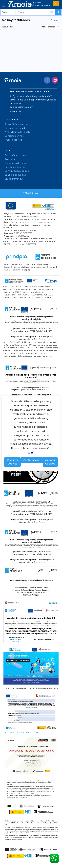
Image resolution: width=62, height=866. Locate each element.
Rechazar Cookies (12, 462)
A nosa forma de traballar (18, 132)
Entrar (38, 2)
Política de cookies (15, 167)
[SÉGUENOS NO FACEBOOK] (47, 80)
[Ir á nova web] (56, 3)
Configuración (31, 460)
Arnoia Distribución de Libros (20, 124)
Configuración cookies (17, 171)
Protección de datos (16, 163)
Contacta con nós (14, 136)
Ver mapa (16, 111)
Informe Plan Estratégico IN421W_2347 (21, 732)
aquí (30, 452)
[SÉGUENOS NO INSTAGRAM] (55, 80)
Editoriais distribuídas (16, 128)
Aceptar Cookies (50, 462)
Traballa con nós (13, 140)
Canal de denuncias (15, 175)
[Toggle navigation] (4, 5)
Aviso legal (10, 159)
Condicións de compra (17, 155)
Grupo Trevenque (14, 179)
